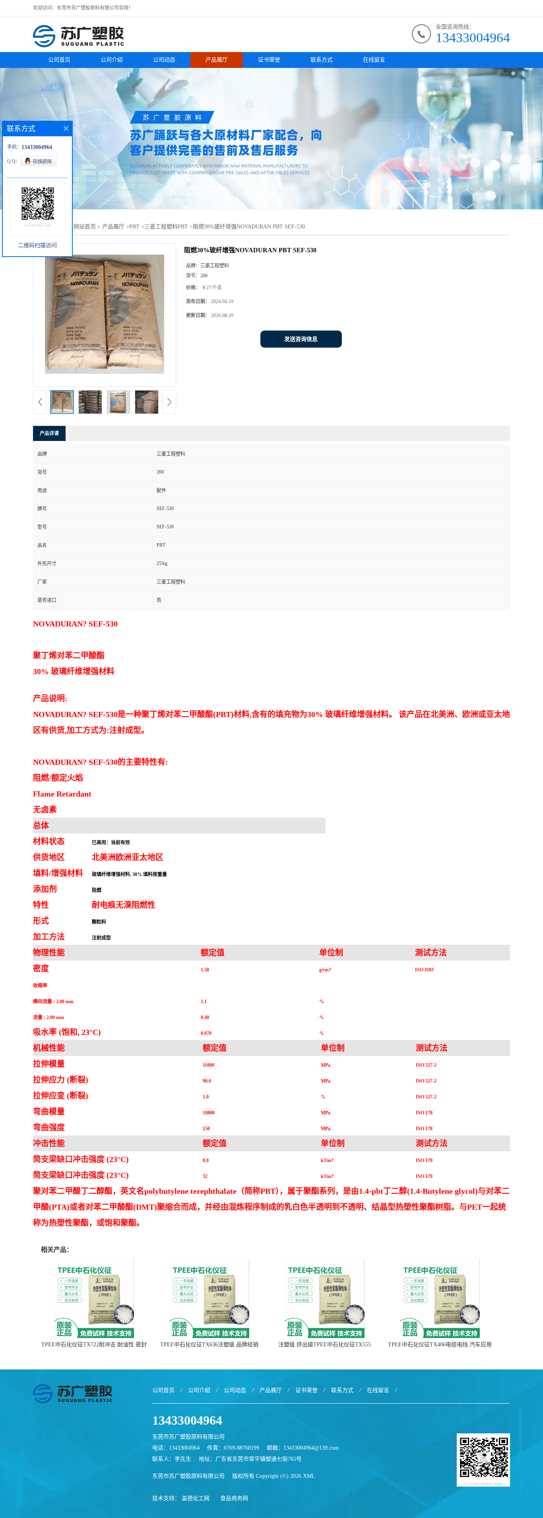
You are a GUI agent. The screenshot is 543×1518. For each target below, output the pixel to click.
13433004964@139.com (311, 1448)
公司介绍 (112, 60)
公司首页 (59, 60)
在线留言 (374, 60)
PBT (134, 227)
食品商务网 (234, 1498)
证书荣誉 (269, 60)
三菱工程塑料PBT (166, 227)
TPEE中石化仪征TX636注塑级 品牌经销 (209, 1345)
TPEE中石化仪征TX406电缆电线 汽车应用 (440, 1345)
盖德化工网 (195, 1498)
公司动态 (164, 60)
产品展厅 (217, 60)
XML (309, 1476)
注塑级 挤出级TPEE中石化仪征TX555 (324, 1345)
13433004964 (473, 37)
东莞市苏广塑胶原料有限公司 (188, 1476)
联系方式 (321, 60)
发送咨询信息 (301, 339)
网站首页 (85, 227)
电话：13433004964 (176, 1448)
